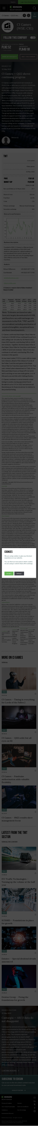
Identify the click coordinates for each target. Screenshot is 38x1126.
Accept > (9, 573)
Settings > (19, 573)
